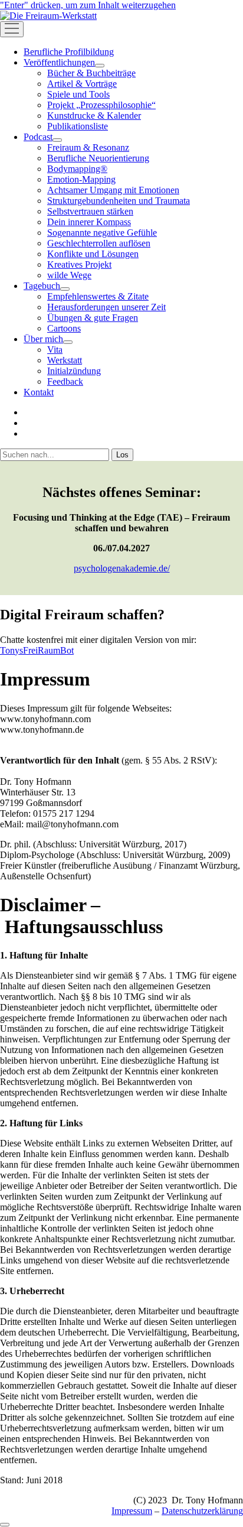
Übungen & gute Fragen (92, 318)
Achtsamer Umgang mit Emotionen (113, 190)
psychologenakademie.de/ (122, 568)
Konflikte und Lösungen (93, 254)
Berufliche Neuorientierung (98, 158)
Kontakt (39, 392)
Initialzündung (74, 371)
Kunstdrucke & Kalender (94, 116)
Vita (55, 350)
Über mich (43, 339)
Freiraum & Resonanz (88, 147)
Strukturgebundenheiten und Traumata (118, 201)
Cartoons (64, 328)
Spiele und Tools (78, 94)
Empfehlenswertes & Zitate (98, 296)
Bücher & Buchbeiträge (91, 73)
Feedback (65, 381)
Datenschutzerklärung (202, 1511)
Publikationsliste (77, 126)
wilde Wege (69, 275)
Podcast (38, 137)
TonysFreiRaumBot (37, 650)
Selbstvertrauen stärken (90, 211)
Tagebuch (42, 286)
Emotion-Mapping (81, 179)
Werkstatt (64, 360)
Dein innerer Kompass (89, 222)
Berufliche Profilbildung (69, 52)
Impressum (131, 1511)
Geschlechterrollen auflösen (98, 243)
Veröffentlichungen (59, 62)
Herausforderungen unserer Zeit (106, 307)
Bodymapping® (77, 169)
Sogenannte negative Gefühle (102, 233)
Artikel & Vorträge (82, 84)
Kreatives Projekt (79, 264)
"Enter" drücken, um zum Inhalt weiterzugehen (88, 5)
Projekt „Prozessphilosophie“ (101, 105)
